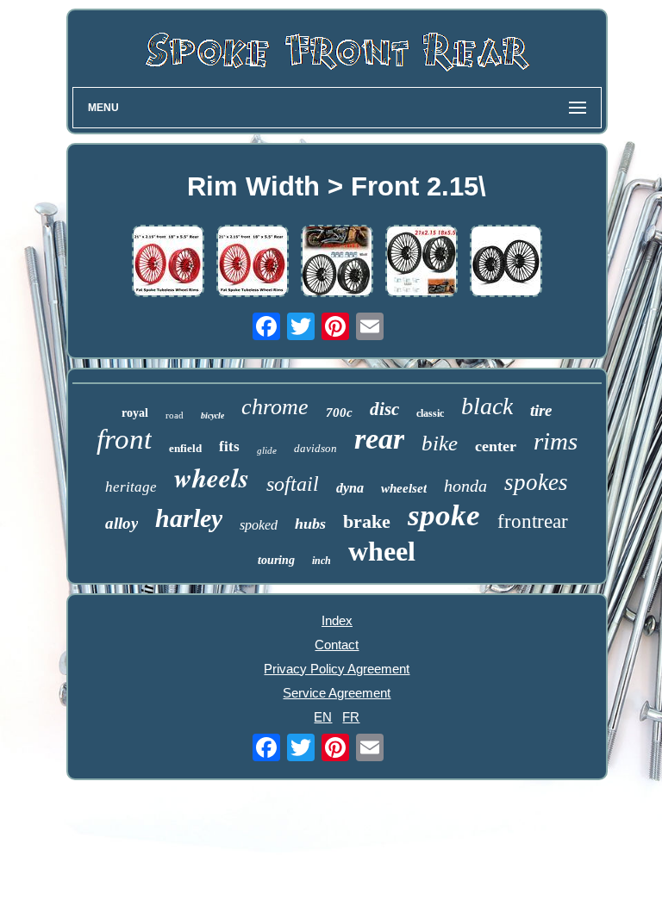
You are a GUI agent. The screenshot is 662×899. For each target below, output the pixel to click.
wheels (211, 477)
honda (465, 485)
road (175, 415)
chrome (275, 406)
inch (321, 561)
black (487, 406)
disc (384, 409)
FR (350, 717)
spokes (536, 482)
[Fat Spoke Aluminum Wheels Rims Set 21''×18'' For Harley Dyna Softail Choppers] (252, 262)
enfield (185, 448)
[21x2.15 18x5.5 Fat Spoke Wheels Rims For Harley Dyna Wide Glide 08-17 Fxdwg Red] (168, 262)
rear (379, 439)
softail (292, 484)
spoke (444, 515)
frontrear (532, 521)
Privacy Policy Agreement (336, 668)
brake (366, 521)
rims (556, 441)
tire (541, 410)
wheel (381, 551)
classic (430, 413)
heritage (131, 487)
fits (229, 446)
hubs (310, 523)
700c (339, 412)
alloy (121, 523)
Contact (337, 644)
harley (188, 518)
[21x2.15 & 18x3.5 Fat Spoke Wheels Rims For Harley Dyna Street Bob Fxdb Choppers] (505, 262)
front (124, 439)
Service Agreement (336, 692)
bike (440, 443)
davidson (315, 448)
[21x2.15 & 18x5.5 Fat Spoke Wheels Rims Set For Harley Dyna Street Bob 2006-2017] (337, 262)
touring (276, 560)
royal (135, 412)
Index (337, 620)
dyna (350, 487)
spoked (259, 525)
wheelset (404, 488)
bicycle (212, 415)
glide (267, 450)
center (495, 446)
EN (323, 717)
